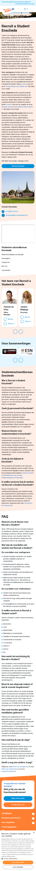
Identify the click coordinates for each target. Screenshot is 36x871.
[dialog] (18, 850)
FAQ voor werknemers (10, 769)
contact (24, 84)
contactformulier (8, 771)
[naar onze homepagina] (9, 10)
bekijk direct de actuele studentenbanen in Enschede (12, 476)
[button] (18, 858)
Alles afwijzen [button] (18, 867)
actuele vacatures (8, 107)
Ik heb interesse (18, 804)
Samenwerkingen (18, 166)
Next (21, 331)
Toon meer (18, 814)
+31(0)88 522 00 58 (12, 211)
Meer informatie (18, 798)
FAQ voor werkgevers (20, 767)
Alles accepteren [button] (18, 862)
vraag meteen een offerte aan (16, 86)
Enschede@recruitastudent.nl (17, 215)
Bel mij (10, 319)
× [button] (33, 832)
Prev (15, 331)
